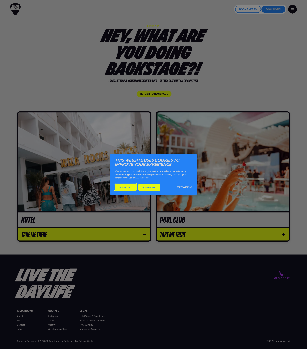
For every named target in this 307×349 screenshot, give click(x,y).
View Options (184, 187)
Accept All (125, 187)
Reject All (149, 187)
